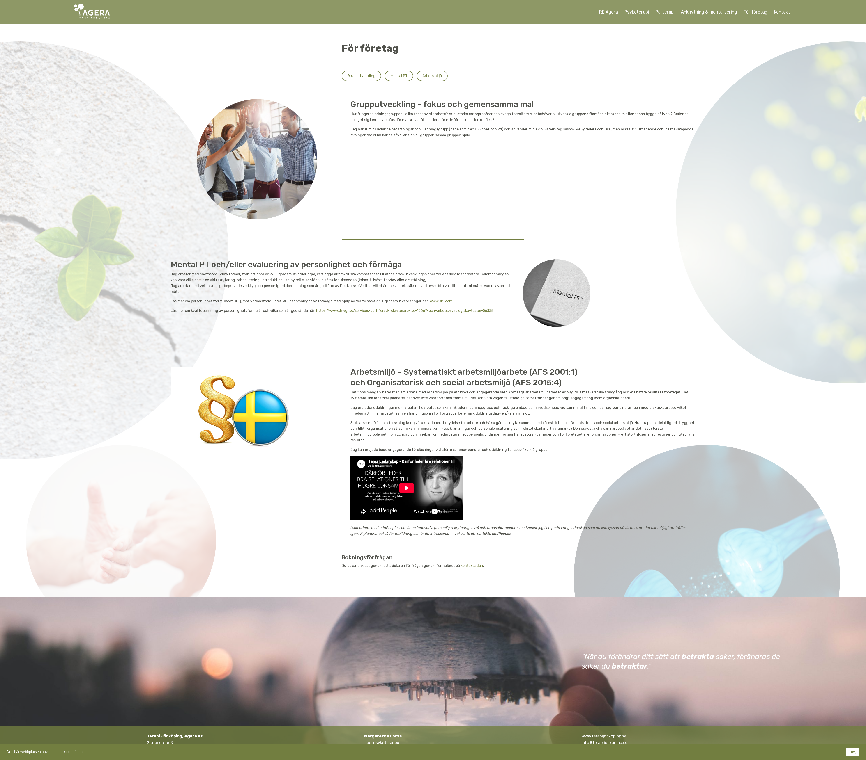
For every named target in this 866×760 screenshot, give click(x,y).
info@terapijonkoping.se (604, 742)
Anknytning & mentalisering (709, 12)
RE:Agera (608, 12)
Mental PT (399, 76)
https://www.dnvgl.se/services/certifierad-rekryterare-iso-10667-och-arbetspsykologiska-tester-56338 (404, 310)
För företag (755, 12)
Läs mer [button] (79, 752)
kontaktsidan (472, 566)
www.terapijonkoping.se (604, 736)
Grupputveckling (361, 76)
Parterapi (665, 12)
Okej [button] (853, 752)
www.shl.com (441, 301)
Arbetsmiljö (432, 76)
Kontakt (782, 12)
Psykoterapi (636, 12)
